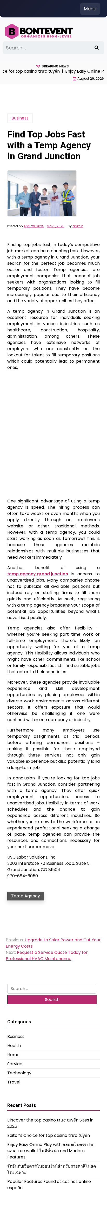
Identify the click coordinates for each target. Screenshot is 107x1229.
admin (77, 226)
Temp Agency (25, 896)
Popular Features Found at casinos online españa (49, 1184)
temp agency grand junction (37, 574)
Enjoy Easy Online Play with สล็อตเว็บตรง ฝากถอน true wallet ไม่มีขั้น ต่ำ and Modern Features (51, 1151)
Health (14, 1046)
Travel (13, 1082)
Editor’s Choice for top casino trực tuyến (48, 1135)
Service (14, 1064)
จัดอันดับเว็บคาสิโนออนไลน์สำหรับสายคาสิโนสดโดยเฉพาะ (51, 1169)
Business (20, 118)
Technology (19, 1073)
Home (13, 1055)
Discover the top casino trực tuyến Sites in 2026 (50, 1123)
